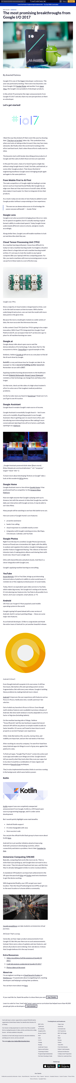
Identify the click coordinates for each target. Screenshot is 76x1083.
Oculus (28, 875)
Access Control (42, 1033)
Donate (71, 1)
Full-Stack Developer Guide (45, 1056)
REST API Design (62, 1033)
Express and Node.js (43, 1049)
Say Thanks (52, 997)
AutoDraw (31, 396)
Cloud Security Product (32, 975)
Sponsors (47, 1076)
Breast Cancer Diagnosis (34, 375)
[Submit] (2, 1)
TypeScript (41, 1026)
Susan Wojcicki (8, 576)
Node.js (40, 1044)
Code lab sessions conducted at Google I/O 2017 (24, 964)
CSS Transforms (62, 1031)
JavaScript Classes (43, 1047)
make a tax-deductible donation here (18, 1041)
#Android (13, 9)
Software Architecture (63, 1051)
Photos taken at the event (16, 967)
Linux (39, 1037)
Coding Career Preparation (64, 1053)
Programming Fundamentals (45, 1053)
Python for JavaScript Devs (65, 1056)
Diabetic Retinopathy (16, 375)
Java (59, 1035)
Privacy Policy (71, 1076)
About (19, 1076)
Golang (40, 1042)
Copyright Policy (42, 1078)
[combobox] (13, 1)
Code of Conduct (63, 1076)
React (59, 1037)
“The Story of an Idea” (14, 140)
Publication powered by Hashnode (10, 1076)
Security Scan (16, 764)
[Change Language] (60, 1)
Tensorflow (22, 349)
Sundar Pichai (21, 86)
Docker (60, 1040)
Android (6, 697)
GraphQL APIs (42, 1031)
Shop (38, 1076)
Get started (31, 1006)
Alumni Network (25, 1076)
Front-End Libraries (63, 1047)
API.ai (21, 478)
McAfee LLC (7, 978)
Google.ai (19, 355)
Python (59, 1042)
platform (17, 426)
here (9, 838)
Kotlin (5, 806)
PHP (39, 1035)
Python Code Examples (63, 1049)
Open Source (33, 1076)
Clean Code (61, 1024)
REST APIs (41, 1024)
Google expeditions (10, 926)
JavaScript (60, 1026)
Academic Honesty (54, 1076)
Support (42, 1076)
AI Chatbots (41, 1028)
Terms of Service (34, 1078)
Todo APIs (60, 1044)
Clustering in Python (43, 1051)
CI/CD (39, 1040)
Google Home (35, 487)
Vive (21, 875)
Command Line (61, 1028)
